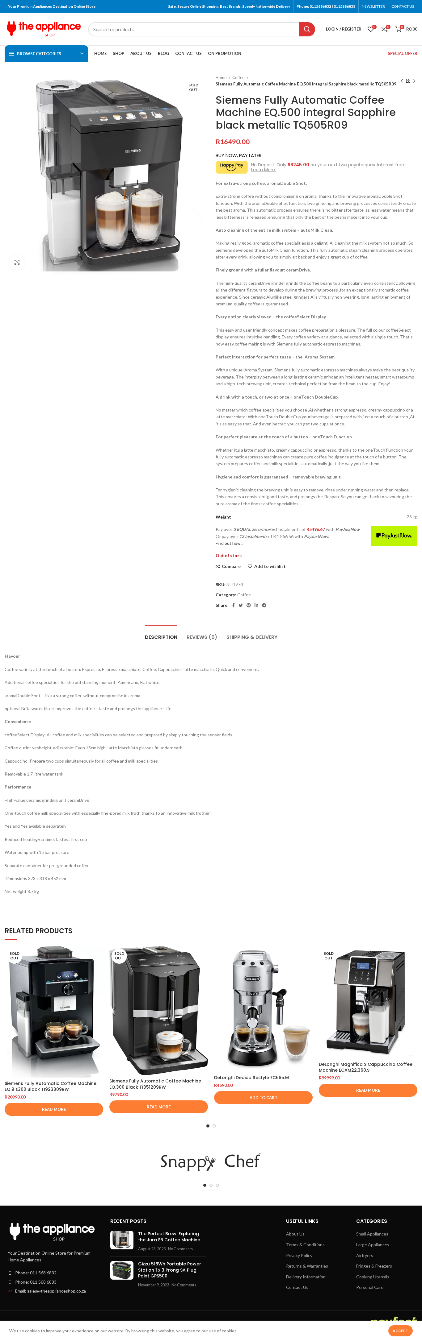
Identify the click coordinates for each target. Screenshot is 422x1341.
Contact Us (297, 1287)
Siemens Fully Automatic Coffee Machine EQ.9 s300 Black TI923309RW (50, 1086)
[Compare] (98, 956)
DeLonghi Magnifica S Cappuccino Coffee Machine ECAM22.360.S (365, 1067)
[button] (263, 1097)
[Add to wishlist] (98, 984)
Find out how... (229, 543)
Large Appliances (372, 1244)
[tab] (161, 634)
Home (221, 77)
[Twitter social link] (241, 605)
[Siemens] (93, 1162)
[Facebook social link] (233, 605)
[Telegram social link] (264, 605)
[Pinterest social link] (249, 605)
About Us (295, 1233)
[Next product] (414, 81)
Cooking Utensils (372, 1276)
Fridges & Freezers (374, 1266)
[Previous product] (402, 81)
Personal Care (369, 1287)
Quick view (98, 970)
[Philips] (328, 1162)
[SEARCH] (307, 29)
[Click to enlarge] (17, 262)
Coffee (238, 77)
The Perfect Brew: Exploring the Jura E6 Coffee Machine (169, 1237)
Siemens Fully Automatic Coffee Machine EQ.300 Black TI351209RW (155, 1084)
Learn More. (263, 170)
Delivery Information (306, 1276)
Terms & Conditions (305, 1244)
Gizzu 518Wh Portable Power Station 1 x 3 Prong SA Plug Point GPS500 (169, 1270)
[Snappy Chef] (211, 1162)
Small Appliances (372, 1233)
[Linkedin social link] (256, 605)
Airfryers (364, 1255)
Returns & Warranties (307, 1266)
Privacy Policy (299, 1255)
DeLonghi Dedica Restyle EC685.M (251, 1077)
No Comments (180, 1249)
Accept (400, 1330)
